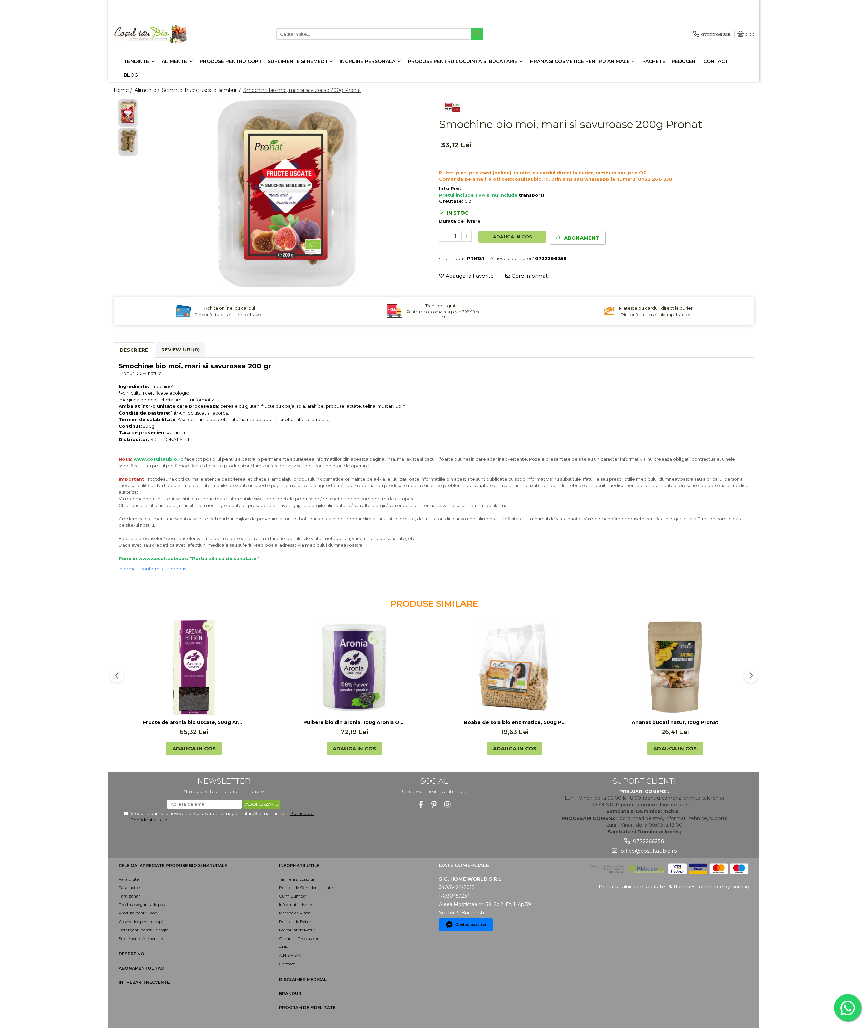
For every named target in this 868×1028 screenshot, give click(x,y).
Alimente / (148, 90)
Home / (123, 90)
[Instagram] (447, 804)
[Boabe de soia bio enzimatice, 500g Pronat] (515, 667)
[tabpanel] (287, 193)
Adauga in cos (512, 236)
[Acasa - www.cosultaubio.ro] (156, 34)
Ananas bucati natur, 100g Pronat (675, 722)
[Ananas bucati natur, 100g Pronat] (675, 667)
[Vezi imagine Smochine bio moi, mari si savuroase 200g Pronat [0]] (128, 113)
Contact (287, 963)
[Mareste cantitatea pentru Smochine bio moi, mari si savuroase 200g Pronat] (466, 236)
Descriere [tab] (134, 350)
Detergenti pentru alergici (144, 929)
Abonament (581, 238)
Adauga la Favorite (469, 276)
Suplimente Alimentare (141, 938)
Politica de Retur (295, 921)
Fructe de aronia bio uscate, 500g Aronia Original (194, 722)
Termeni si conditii (296, 879)
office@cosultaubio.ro (648, 851)
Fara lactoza (131, 887)
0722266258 (648, 841)
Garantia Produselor (299, 938)
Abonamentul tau (141, 968)
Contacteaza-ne (470, 924)
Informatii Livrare (296, 904)
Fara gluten (130, 879)
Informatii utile (299, 865)
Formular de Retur (297, 929)
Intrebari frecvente (144, 982)
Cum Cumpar (293, 896)
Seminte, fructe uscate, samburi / (202, 90)
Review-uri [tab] (180, 350)
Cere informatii (530, 276)
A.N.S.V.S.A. (290, 955)
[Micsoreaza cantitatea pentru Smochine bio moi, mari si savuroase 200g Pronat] (444, 236)
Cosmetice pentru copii (141, 921)
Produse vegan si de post (142, 904)
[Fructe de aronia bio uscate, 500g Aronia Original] (194, 667)
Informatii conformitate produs (152, 568)
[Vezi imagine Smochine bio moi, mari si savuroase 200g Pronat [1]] (128, 142)
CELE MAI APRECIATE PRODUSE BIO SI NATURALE (173, 865)
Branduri (291, 993)
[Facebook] (421, 804)
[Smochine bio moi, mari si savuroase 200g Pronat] (287, 193)
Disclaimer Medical (303, 979)
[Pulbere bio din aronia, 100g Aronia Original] (354, 667)
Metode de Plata (294, 912)
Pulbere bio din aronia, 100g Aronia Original (354, 722)
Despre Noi (132, 953)
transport (531, 195)
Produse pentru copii (139, 912)
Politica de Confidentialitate (306, 887)
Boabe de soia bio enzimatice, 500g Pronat (515, 722)
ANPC (285, 946)
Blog (131, 75)
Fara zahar (129, 896)
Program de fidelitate (307, 1007)
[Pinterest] (434, 804)
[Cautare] (477, 34)
